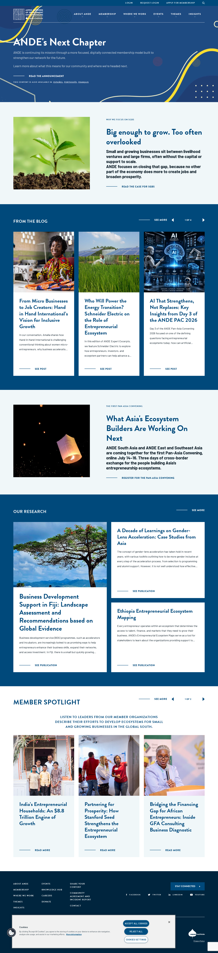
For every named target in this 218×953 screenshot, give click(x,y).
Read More (42, 850)
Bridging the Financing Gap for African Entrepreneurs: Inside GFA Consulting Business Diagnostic (174, 817)
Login (129, 2)
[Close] (169, 922)
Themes (176, 14)
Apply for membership (180, 2)
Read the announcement (46, 76)
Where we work (23, 895)
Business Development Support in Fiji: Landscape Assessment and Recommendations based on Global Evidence (56, 612)
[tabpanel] (43, 304)
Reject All (136, 931)
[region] (93, 931)
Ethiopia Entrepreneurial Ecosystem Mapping (155, 614)
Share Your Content (77, 885)
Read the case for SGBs (138, 186)
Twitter (156, 894)
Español (58, 82)
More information (74, 934)
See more (160, 220)
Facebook (135, 894)
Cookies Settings (136, 939)
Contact (75, 905)
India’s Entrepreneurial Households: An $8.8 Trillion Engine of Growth (43, 813)
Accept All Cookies (136, 923)
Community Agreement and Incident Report (80, 896)
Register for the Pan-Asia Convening (148, 478)
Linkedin (178, 894)
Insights (195, 14)
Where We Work (134, 14)
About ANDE (82, 14)
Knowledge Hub (52, 889)
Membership (107, 14)
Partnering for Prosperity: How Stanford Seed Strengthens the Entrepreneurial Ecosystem (102, 820)
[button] (11, 932)
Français (83, 82)
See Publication (46, 665)
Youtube (200, 894)
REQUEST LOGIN (149, 2)
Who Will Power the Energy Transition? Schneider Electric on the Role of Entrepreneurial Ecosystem (107, 317)
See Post (40, 369)
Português (70, 82)
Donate (46, 901)
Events (158, 14)
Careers (47, 895)
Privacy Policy (199, 941)
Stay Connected (185, 886)
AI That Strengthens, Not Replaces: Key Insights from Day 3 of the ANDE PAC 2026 (173, 310)
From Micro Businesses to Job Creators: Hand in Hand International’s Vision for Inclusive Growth (43, 313)
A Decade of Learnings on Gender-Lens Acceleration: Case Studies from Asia (156, 536)
